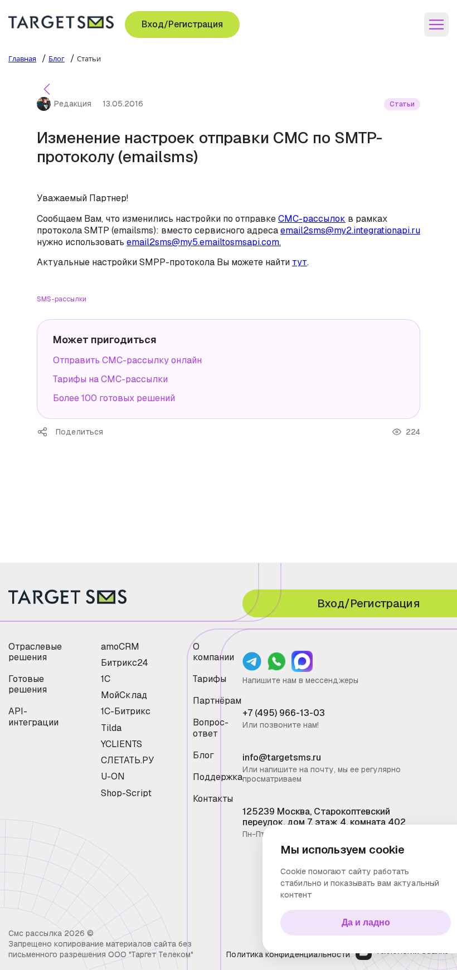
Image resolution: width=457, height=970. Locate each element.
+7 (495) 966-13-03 (283, 713)
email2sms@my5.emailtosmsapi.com (203, 242)
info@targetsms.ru (281, 757)
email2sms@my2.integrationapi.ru (350, 230)
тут (299, 262)
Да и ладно (366, 922)
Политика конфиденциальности (288, 954)
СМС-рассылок (312, 219)
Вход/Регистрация (182, 24)
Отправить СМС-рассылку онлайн (127, 360)
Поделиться (46, 431)
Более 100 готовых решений (114, 398)
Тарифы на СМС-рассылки (110, 379)
